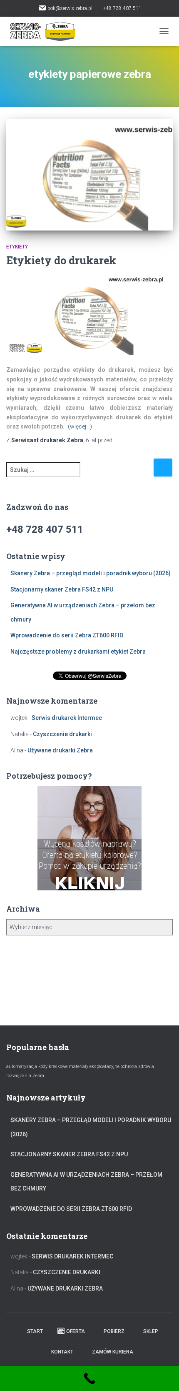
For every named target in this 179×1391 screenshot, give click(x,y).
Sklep (150, 1331)
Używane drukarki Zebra (60, 750)
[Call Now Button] (89, 1378)
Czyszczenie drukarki (62, 734)
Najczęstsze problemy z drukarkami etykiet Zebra (78, 651)
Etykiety (17, 247)
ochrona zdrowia (137, 1066)
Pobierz (114, 1331)
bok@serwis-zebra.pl (69, 8)
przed (99, 440)
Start (34, 1331)
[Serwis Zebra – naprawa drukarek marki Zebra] (45, 31)
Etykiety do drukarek (61, 260)
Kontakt (62, 1352)
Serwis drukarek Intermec (67, 717)
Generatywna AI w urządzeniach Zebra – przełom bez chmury (86, 1181)
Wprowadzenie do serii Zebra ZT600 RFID (66, 635)
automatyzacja (21, 1066)
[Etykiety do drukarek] (89, 175)
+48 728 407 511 (122, 8)
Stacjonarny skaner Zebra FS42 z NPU (61, 589)
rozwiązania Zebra (25, 1075)
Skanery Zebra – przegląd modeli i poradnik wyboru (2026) (90, 573)
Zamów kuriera (112, 1352)
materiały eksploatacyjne (94, 1066)
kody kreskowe (52, 1066)
